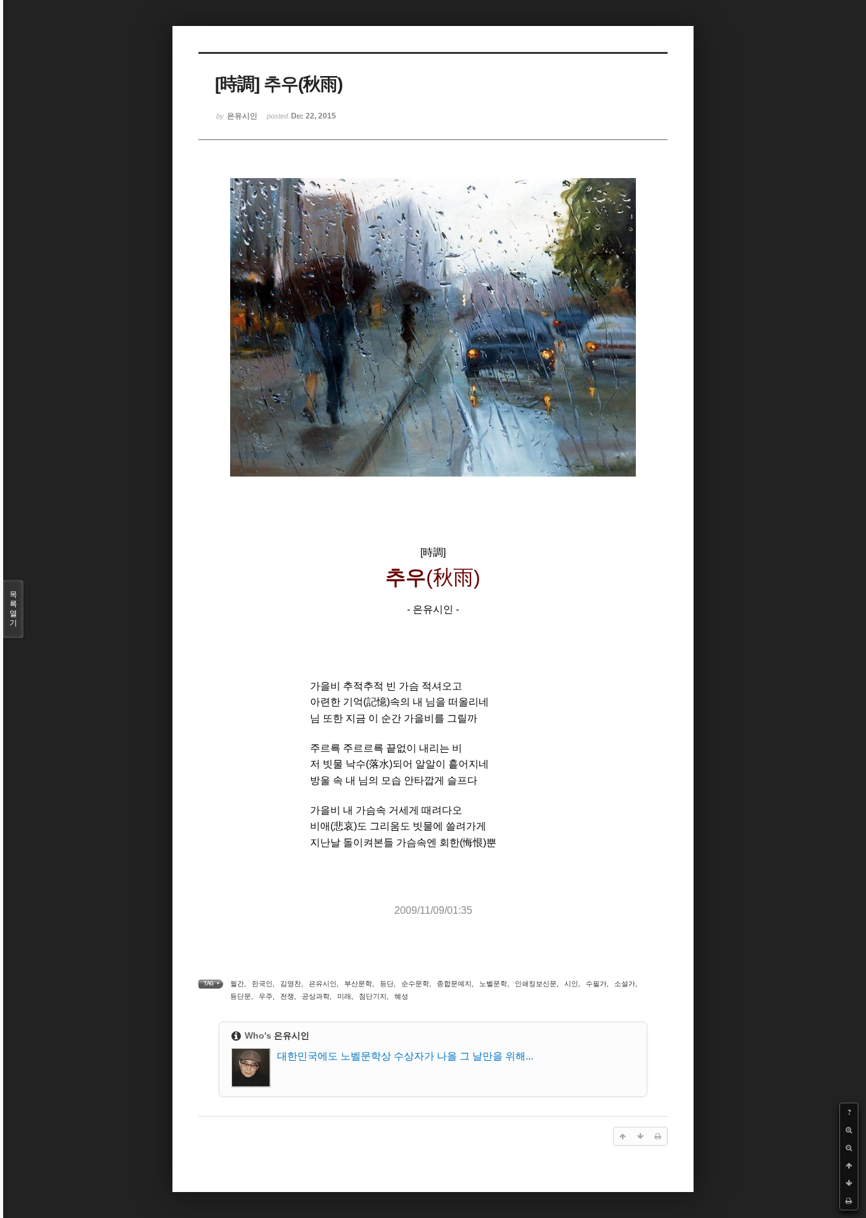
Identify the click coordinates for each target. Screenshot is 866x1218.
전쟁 (287, 996)
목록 (13, 608)
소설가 (624, 983)
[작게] (849, 1148)
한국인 (262, 983)
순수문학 (415, 983)
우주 (266, 996)
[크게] (849, 1130)
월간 (237, 983)
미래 (344, 996)
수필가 (596, 983)
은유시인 (323, 983)
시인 (571, 983)
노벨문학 (493, 983)
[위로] (849, 1165)
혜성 (401, 996)
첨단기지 (373, 996)
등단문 (240, 996)
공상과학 (316, 996)
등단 (387, 983)
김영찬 (290, 983)
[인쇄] (849, 1201)
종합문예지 (454, 983)
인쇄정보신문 (536, 983)
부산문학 (358, 983)
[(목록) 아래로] (849, 1183)
